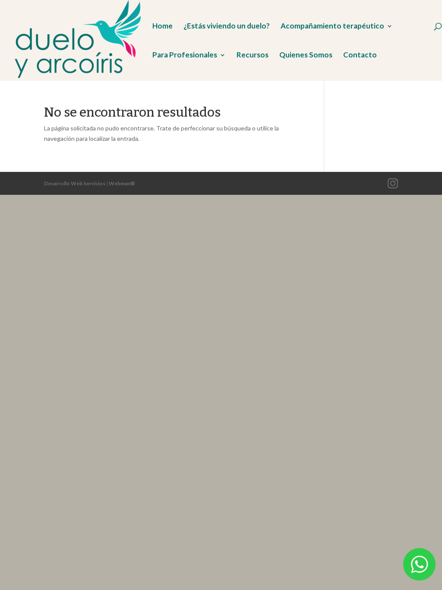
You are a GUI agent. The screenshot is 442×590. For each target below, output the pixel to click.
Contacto (360, 55)
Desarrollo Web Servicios (74, 183)
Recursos (252, 55)
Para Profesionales (184, 55)
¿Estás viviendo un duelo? (226, 26)
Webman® (122, 183)
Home (162, 26)
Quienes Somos (305, 55)
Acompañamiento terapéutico (332, 26)
